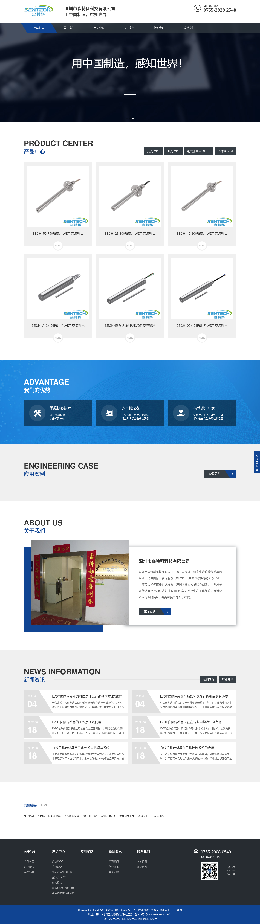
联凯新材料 (54, 816)
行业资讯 (227, 679)
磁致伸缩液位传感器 (63, 893)
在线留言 (142, 866)
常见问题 (114, 872)
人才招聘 (142, 861)
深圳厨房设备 (108, 816)
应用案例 (129, 27)
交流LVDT (153, 151)
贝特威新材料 (71, 816)
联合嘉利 (29, 816)
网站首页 (39, 27)
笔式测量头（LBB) (198, 151)
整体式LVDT (225, 151)
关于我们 (69, 27)
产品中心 (99, 27)
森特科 (41, 816)
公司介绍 (29, 861)
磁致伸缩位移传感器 (63, 888)
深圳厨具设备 (90, 816)
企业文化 (29, 866)
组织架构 (29, 872)
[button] (127, 118)
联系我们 (189, 27)
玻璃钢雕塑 (160, 816)
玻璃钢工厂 (144, 816)
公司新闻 (209, 679)
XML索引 (165, 910)
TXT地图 (177, 910)
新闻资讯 (159, 27)
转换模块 (57, 882)
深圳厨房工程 (126, 816)
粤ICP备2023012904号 (146, 910)
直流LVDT (173, 151)
